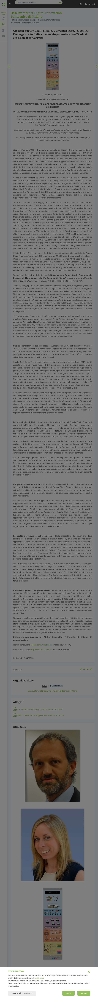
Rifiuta (68, 993)
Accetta (84, 993)
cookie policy (39, 978)
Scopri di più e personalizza (21, 993)
